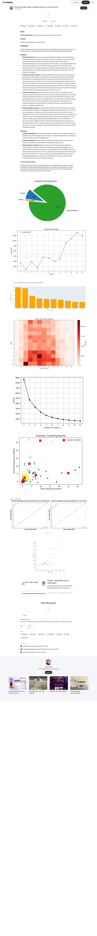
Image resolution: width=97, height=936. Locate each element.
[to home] (7, 2)
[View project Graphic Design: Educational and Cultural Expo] (17, 683)
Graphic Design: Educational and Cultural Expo (16, 692)
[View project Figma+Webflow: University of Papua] (38, 683)
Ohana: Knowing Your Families (58, 691)
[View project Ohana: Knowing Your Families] (59, 683)
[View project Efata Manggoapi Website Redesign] (79, 683)
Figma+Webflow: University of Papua (37, 692)
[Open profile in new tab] (11, 8)
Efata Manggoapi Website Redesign (75, 692)
